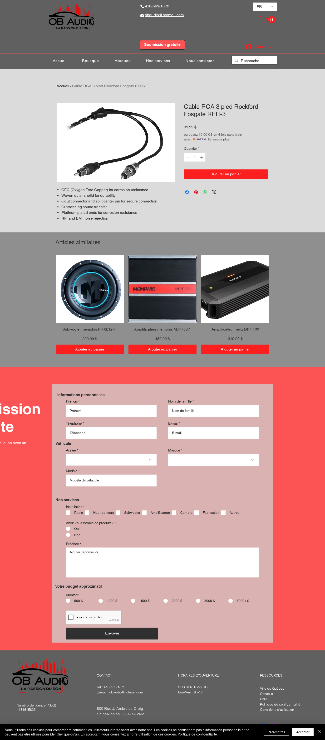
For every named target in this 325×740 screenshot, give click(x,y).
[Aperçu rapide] (90, 289)
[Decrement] (188, 157)
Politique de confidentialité (197, 734)
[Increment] (202, 157)
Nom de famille (180, 401)
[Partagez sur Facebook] (187, 192)
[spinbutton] (195, 157)
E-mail (173, 423)
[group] (162, 304)
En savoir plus (218, 139)
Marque (174, 450)
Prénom (72, 401)
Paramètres (276, 732)
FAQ (263, 699)
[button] (268, 19)
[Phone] (142, 6)
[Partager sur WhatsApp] (205, 192)
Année (71, 450)
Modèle (71, 471)
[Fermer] (319, 732)
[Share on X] (214, 192)
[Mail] (142, 15)
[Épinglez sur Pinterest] (196, 192)
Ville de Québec (272, 688)
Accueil (63, 86)
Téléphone (74, 423)
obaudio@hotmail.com (126, 692)
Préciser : (73, 544)
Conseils (266, 694)
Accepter (303, 732)
